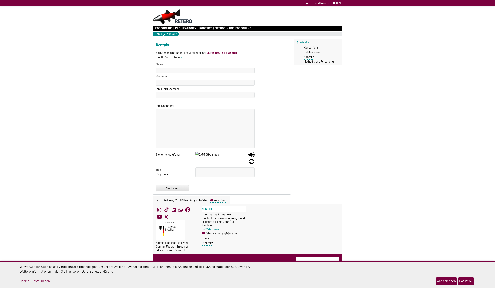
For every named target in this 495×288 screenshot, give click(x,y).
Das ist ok (466, 281)
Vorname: (161, 76)
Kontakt (205, 28)
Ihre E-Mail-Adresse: (168, 89)
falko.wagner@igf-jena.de (221, 233)
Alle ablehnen (446, 281)
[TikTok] (166, 209)
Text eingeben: (160, 172)
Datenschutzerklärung (97, 271)
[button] (251, 156)
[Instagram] (159, 209)
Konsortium (163, 28)
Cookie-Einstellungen (35, 281)
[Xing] (166, 216)
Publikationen (185, 28)
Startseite (303, 42)
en (339, 3)
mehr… (207, 238)
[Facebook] (187, 209)
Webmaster (220, 200)
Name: (160, 64)
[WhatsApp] (180, 209)
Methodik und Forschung (233, 28)
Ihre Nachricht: (165, 105)
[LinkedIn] (173, 209)
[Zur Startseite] (173, 23)
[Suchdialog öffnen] (307, 3)
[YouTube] (159, 216)
